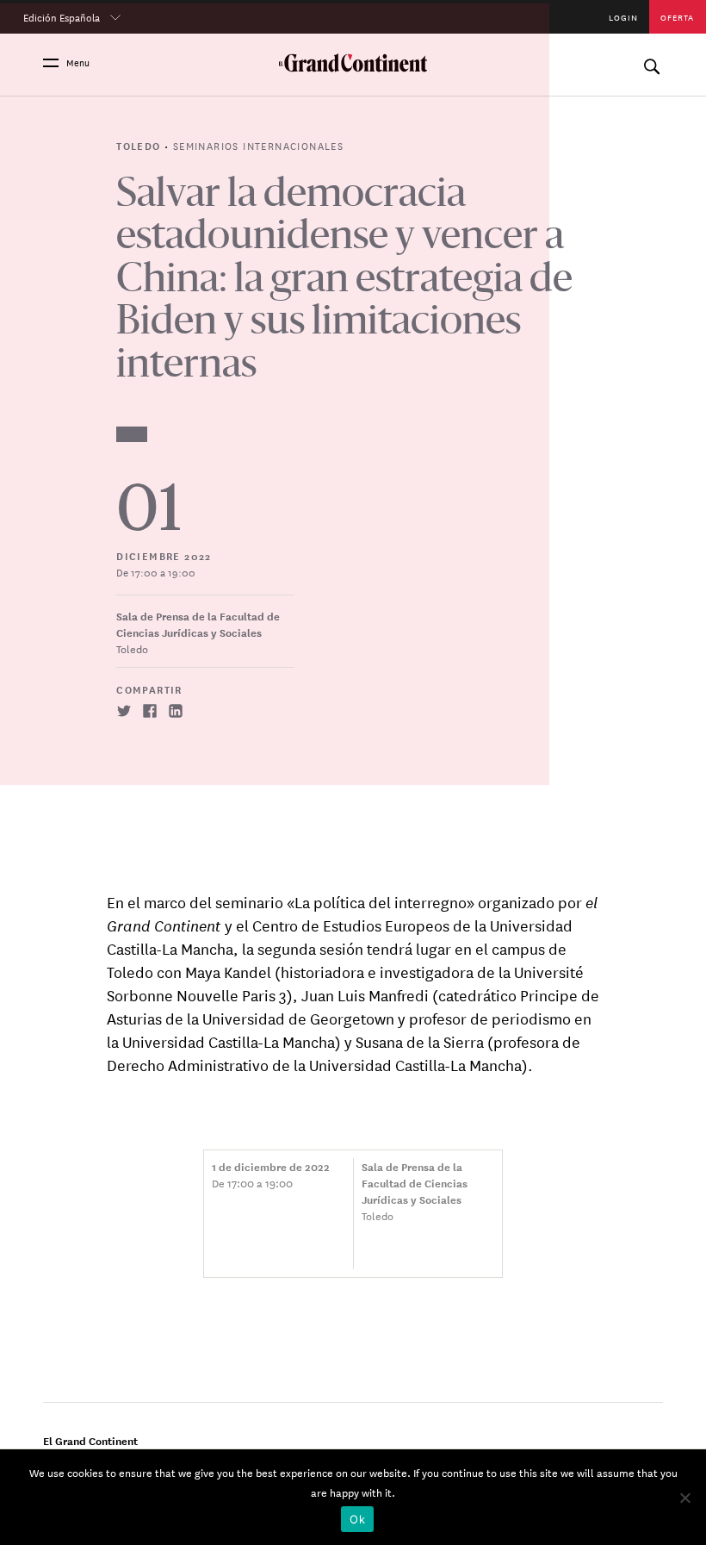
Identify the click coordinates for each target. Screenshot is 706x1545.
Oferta (677, 16)
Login (623, 16)
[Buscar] (651, 62)
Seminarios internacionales (258, 144)
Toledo (140, 145)
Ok (357, 1519)
